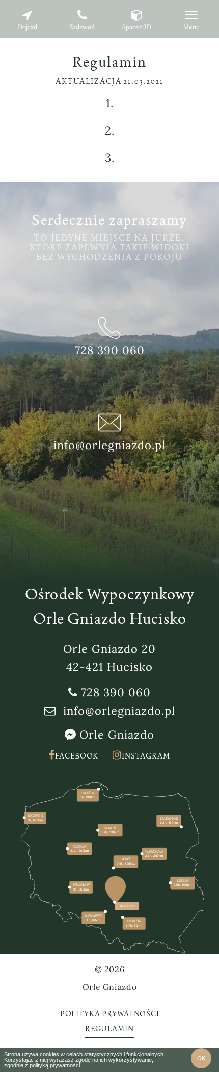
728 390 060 (116, 692)
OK (201, 1058)
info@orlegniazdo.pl (119, 710)
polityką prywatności (55, 1065)
